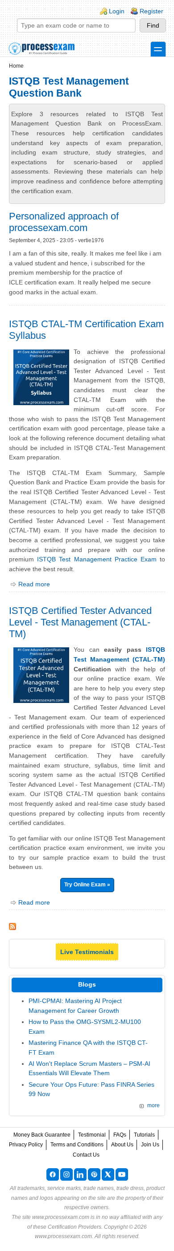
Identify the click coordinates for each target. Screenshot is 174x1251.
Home (16, 66)
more (153, 1105)
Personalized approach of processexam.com (64, 222)
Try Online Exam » (87, 884)
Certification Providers (74, 1227)
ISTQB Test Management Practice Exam (97, 559)
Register (151, 11)
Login (116, 11)
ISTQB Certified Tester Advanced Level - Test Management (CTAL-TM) (80, 622)
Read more (34, 584)
